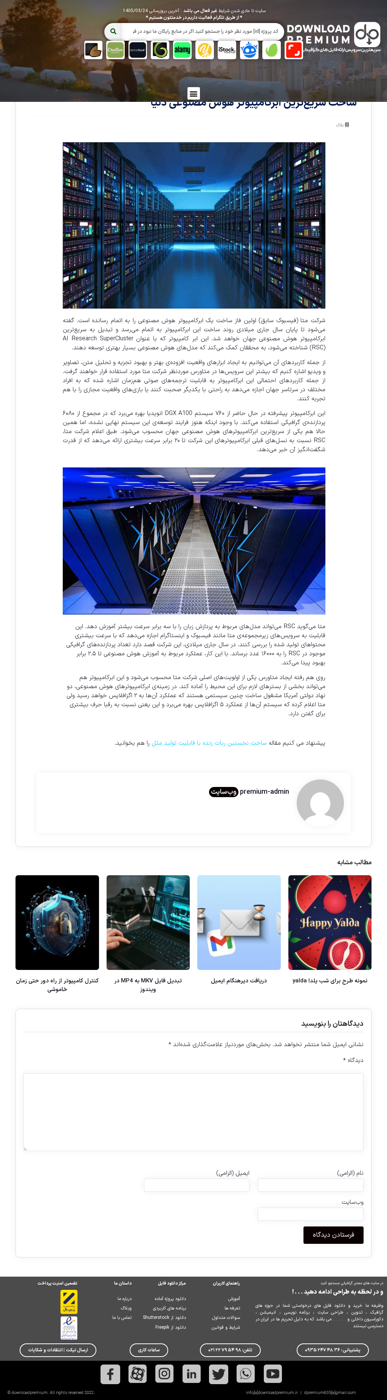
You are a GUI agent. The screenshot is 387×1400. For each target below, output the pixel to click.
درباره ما (125, 1298)
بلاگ (340, 125)
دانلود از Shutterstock (164, 1317)
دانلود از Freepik (170, 1327)
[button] (193, 93)
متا (304, 320)
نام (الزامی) (350, 1173)
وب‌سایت (224, 792)
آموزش (234, 1298)
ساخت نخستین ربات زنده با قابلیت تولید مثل (209, 743)
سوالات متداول (226, 1317)
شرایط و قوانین (226, 1327)
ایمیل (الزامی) (232, 1173)
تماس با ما (122, 1317)
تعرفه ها (232, 1308)
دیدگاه (353, 1060)
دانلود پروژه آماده (170, 1298)
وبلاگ (126, 1308)
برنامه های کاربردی (169, 1308)
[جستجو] (113, 32)
